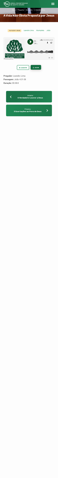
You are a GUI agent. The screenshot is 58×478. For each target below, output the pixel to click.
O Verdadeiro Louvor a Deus (30, 98)
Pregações (21, 10)
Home (14, 10)
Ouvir (37, 67)
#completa (29, 10)
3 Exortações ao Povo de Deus (28, 111)
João (48, 30)
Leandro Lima (29, 30)
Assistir (24, 67)
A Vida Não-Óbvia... (40, 10)
